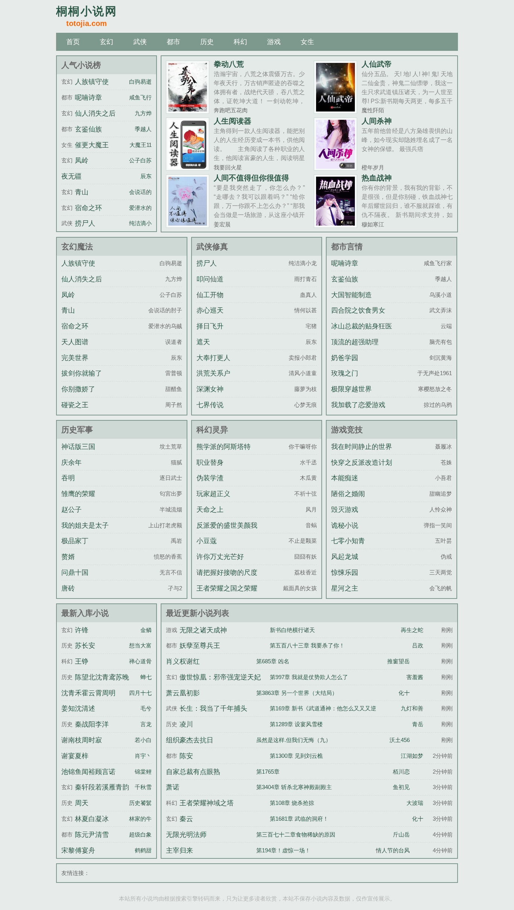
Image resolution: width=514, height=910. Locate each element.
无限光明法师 (186, 834)
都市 (173, 42)
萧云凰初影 (183, 693)
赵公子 (71, 509)
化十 (404, 693)
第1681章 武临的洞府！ (299, 818)
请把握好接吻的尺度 (226, 572)
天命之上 (210, 509)
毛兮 (146, 708)
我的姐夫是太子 (85, 525)
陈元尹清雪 (92, 834)
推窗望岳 (398, 661)
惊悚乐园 (344, 572)
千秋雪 (143, 787)
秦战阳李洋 (92, 724)
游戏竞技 (347, 429)
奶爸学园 (344, 358)
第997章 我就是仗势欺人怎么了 (309, 677)
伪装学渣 (210, 478)
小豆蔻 (206, 541)
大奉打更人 (213, 358)
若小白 (143, 740)
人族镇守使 (92, 82)
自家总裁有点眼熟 (193, 772)
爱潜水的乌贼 (146, 208)
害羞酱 (414, 677)
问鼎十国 (74, 572)
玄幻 (106, 42)
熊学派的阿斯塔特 (223, 446)
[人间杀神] (335, 167)
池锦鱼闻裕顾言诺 (88, 772)
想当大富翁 (143, 645)
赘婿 (68, 556)
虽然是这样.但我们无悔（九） (293, 740)
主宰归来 (179, 850)
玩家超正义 (213, 494)
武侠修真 (212, 246)
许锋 (81, 630)
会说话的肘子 (146, 192)
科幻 (240, 42)
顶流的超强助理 (355, 342)
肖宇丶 (143, 756)
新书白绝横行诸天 (292, 630)
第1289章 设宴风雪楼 (296, 724)
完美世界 (74, 358)
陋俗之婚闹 (348, 494)
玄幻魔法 (77, 246)
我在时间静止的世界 (361, 446)
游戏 (274, 42)
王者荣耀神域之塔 (206, 803)
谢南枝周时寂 (81, 740)
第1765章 (268, 771)
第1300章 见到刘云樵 (296, 756)
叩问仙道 (210, 279)
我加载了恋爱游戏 (358, 405)
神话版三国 (78, 446)
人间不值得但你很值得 (251, 178)
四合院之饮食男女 (358, 310)
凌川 (186, 724)
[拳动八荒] (187, 110)
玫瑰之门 (344, 373)
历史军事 (77, 429)
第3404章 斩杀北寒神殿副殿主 (294, 787)
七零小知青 (348, 541)
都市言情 (347, 246)
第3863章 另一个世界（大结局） (297, 693)
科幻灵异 (212, 429)
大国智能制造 (351, 295)
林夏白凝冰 (92, 819)
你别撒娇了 (78, 389)
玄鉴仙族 (88, 129)
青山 (81, 192)
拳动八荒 (229, 64)
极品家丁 (74, 541)
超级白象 (140, 834)
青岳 (417, 724)
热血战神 (377, 178)
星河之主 (344, 588)
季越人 (143, 129)
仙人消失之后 (95, 113)
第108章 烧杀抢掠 (292, 803)
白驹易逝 (140, 81)
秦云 (186, 819)
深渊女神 (210, 389)
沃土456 (399, 740)
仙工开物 (210, 295)
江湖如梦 (412, 756)
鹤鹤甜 (143, 850)
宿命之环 (88, 208)
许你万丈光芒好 (220, 556)
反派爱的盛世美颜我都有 (226, 532)
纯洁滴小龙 (143, 223)
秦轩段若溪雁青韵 (102, 787)
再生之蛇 (412, 630)
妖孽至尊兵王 (199, 645)
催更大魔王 (92, 145)
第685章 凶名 (272, 661)
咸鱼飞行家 (143, 97)
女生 (307, 42)
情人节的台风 (393, 850)
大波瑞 (414, 803)
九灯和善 (412, 708)
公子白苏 (140, 160)
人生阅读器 (232, 121)
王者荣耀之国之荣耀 (226, 588)
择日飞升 (210, 326)
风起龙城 (344, 556)
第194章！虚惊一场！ (283, 850)
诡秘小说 (344, 525)
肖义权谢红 (183, 661)
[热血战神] (335, 225)
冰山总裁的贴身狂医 (361, 326)
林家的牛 (140, 818)
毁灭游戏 (344, 509)
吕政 (417, 645)
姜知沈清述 (78, 708)
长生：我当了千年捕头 (213, 708)
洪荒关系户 (213, 373)
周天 (81, 803)
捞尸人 (85, 223)
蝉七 (146, 677)
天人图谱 (74, 342)
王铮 (81, 661)
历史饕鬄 (140, 803)
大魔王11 (140, 145)
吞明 (68, 478)
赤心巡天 (210, 310)
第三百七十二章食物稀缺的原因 (295, 834)
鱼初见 (401, 787)
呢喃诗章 (88, 97)
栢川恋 (401, 771)
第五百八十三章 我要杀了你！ (307, 645)
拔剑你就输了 (81, 373)
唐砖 (68, 588)
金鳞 (146, 630)
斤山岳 (401, 834)
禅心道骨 (140, 661)
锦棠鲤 (143, 771)
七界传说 (210, 405)
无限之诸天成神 (203, 630)
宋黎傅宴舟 (78, 850)
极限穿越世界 (351, 389)
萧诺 (172, 787)
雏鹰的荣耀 (78, 494)
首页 (73, 42)
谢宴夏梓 (74, 756)
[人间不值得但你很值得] (187, 225)
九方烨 (143, 113)
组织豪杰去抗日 (189, 740)
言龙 (146, 724)
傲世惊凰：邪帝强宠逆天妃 (220, 677)
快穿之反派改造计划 (361, 462)
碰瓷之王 (74, 405)
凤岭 (81, 160)
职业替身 (210, 462)
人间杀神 (377, 121)
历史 (207, 42)
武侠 (140, 42)
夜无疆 (71, 176)
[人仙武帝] (335, 110)
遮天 (203, 342)
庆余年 (71, 462)
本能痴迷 (344, 478)
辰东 (146, 176)
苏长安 (85, 645)
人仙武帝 (377, 64)
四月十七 (140, 693)
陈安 (186, 756)
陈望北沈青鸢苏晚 (102, 677)
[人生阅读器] (187, 167)
